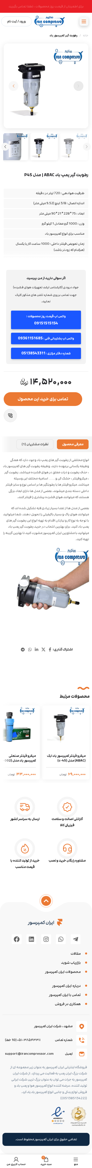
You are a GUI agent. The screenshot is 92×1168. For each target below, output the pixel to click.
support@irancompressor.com (29, 1053)
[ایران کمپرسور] (59, 922)
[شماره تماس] (81, 1040)
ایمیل (69, 1053)
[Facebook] (17, 939)
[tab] (73, 444)
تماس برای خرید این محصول (43, 399)
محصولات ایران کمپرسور (63, 971)
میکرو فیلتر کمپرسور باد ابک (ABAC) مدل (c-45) (66, 758)
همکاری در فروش (68, 1004)
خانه (85, 35)
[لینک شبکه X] (43, 649)
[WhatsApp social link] (29, 649)
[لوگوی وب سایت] (49, 21)
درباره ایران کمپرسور (66, 985)
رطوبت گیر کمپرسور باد (64, 35)
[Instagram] (46, 939)
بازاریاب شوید (71, 962)
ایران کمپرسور (41, 922)
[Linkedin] (31, 939)
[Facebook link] (50, 649)
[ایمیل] (81, 1054)
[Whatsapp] (61, 939)
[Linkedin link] (36, 649)
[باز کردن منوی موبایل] (84, 21)
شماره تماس (64, 1040)
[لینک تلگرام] (22, 649)
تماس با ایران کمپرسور (65, 994)
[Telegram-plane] (75, 939)
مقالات (76, 953)
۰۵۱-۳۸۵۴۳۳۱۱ (28, 1040)
